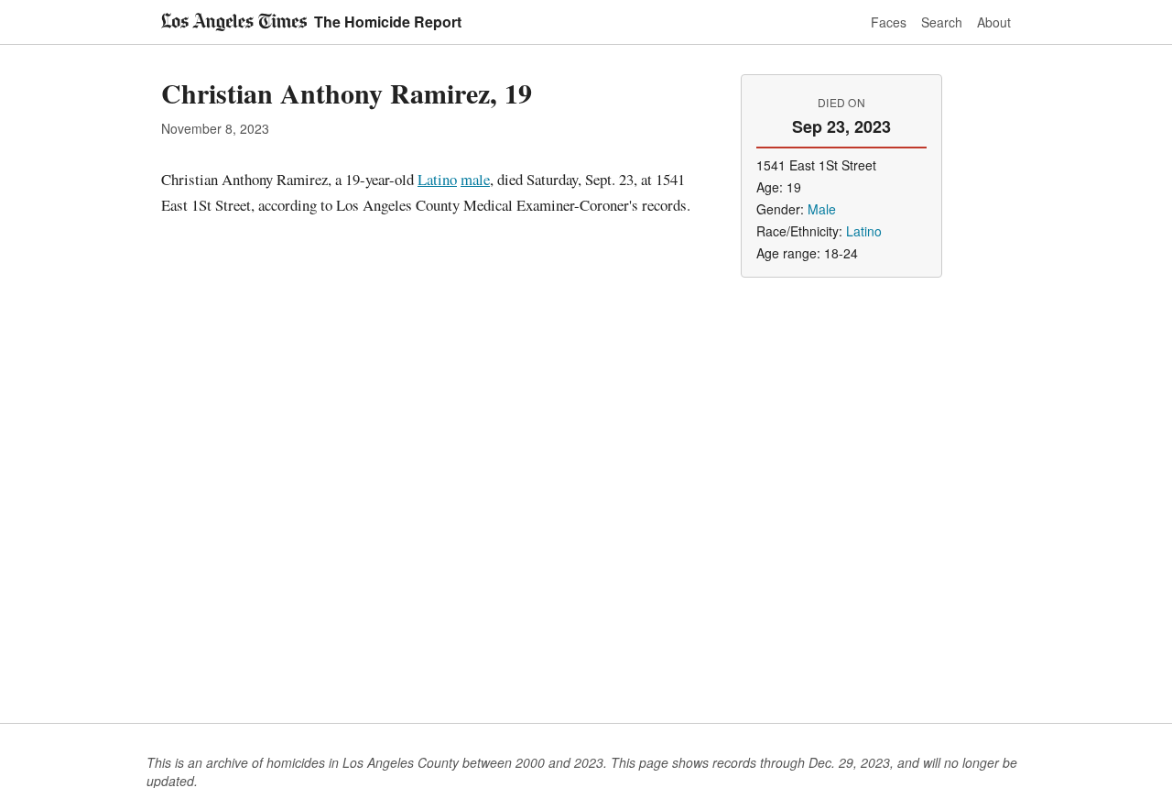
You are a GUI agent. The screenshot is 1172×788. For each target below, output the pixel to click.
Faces (888, 22)
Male (822, 209)
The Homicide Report (387, 21)
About (994, 22)
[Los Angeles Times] (234, 22)
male (475, 179)
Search (941, 22)
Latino (437, 179)
